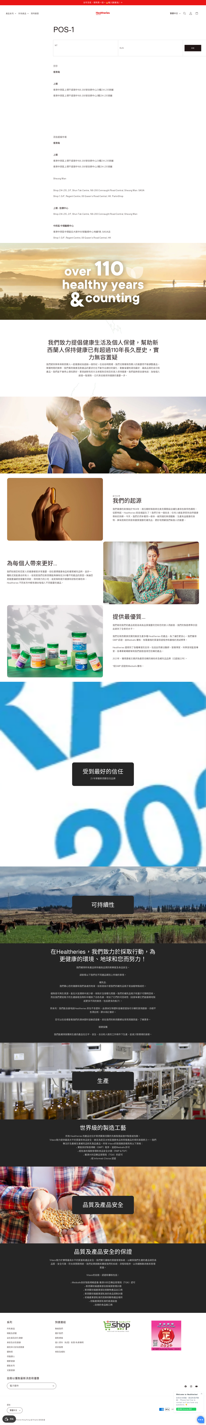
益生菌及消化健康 (15, 1338)
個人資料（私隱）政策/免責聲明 (69, 1342)
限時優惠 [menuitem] (35, 14)
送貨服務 (59, 1347)
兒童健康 (11, 1370)
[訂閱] (53, 1386)
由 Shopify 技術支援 (38, 1420)
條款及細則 (60, 1352)
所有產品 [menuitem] (22, 14)
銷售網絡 (59, 1338)
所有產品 (11, 1328)
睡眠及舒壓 (12, 1333)
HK (192, 48)
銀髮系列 (11, 1366)
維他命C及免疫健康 (15, 1347)
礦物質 (10, 1352)
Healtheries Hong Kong (21, 1420)
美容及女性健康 (14, 1342)
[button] (185, 13)
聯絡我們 (59, 1328)
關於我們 (59, 1333)
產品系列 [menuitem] (10, 14)
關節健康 (11, 1361)
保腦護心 (11, 1356)
